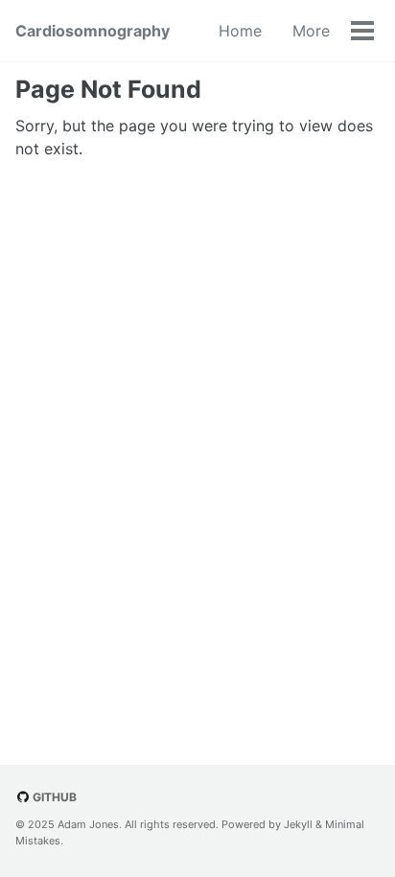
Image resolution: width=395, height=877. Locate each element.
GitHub (53, 797)
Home (240, 30)
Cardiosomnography (92, 30)
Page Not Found (108, 89)
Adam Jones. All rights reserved (137, 824)
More (311, 30)
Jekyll (298, 824)
